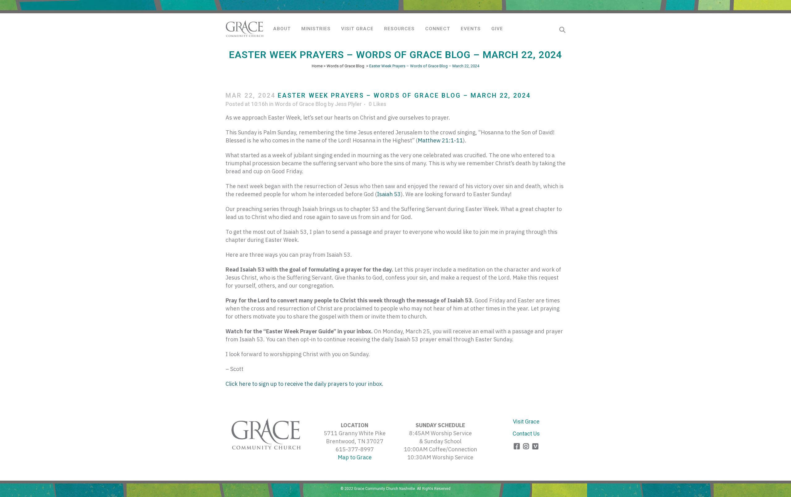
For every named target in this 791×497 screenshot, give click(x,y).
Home (317, 66)
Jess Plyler (348, 104)
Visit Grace (526, 421)
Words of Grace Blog (345, 66)
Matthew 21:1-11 (440, 140)
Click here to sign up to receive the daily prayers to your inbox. (305, 383)
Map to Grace (355, 457)
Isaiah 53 (389, 194)
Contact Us (526, 433)
